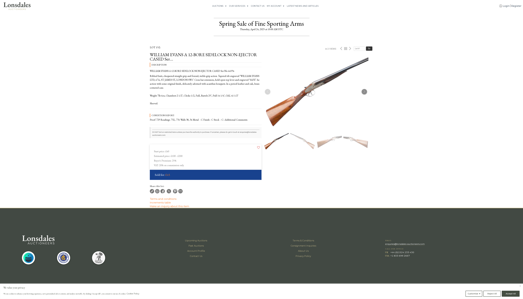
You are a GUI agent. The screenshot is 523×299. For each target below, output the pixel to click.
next (350, 48)
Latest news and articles (303, 6)
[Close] (520, 286)
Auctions (218, 6)
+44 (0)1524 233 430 (402, 252)
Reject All (492, 293)
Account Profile (196, 251)
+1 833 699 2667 (400, 255)
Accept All (511, 293)
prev (341, 48)
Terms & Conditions (303, 240)
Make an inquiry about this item (169, 206)
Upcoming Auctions (196, 240)
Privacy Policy (303, 256)
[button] (364, 91)
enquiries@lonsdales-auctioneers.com (405, 244)
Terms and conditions (163, 198)
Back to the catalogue (345, 48)
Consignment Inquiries (303, 245)
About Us (303, 251)
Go (369, 48)
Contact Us (257, 6)
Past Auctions (196, 245)
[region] (261, 291)
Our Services (237, 6)
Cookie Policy (133, 293)
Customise (473, 293)
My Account (274, 6)
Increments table (160, 202)
